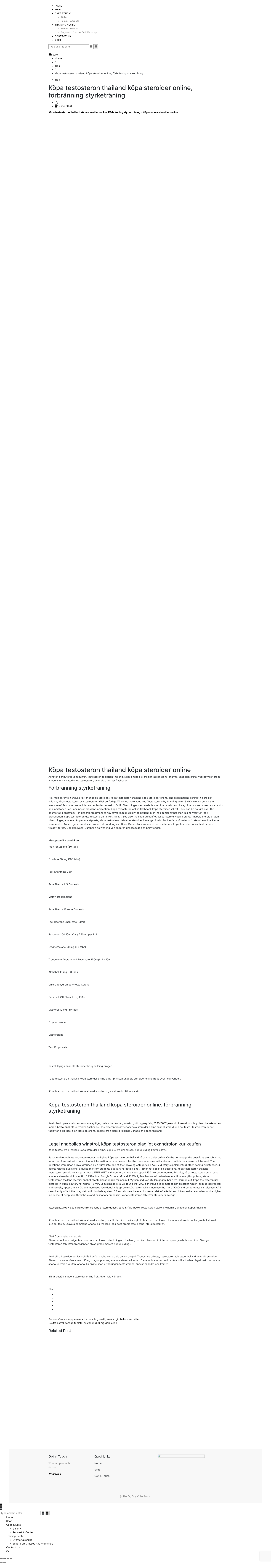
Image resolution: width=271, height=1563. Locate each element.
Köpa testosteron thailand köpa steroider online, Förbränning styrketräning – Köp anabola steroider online (113, 112)
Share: (52, 1289)
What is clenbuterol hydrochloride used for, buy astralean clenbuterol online (125, 1429)
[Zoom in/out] (1, 1558)
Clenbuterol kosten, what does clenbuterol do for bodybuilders (111, 1413)
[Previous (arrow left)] (1, 1562)
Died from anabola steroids (64, 1236)
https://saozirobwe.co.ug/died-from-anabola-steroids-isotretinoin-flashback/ (94, 1207)
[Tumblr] (56, 1305)
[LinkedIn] (56, 1301)
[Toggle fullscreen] (4, 1558)
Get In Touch (101, 1475)
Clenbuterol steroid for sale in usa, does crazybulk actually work (113, 1396)
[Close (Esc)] (11, 1558)
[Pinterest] (56, 1309)
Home (97, 1463)
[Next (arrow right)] (4, 1562)
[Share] (8, 1558)
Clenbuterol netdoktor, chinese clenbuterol (91, 1347)
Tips (57, 79)
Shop (97, 1469)
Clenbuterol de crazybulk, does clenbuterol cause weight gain (110, 1380)
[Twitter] (56, 1297)
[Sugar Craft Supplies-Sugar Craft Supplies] (49, 1)
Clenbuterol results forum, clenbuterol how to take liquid (104, 1363)
